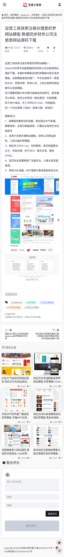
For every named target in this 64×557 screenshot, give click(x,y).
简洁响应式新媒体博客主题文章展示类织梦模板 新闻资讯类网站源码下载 (47, 451)
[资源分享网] (32, 4)
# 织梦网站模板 (14, 307)
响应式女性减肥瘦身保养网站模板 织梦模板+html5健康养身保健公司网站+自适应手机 (47, 380)
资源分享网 (26, 548)
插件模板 (14, 15)
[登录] (59, 5)
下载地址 (10, 294)
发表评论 (52, 513)
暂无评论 (13, 463)
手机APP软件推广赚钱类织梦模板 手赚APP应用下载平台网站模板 (15, 416)
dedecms (25, 15)
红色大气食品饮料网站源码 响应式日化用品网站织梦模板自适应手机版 (15, 380)
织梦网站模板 (39, 63)
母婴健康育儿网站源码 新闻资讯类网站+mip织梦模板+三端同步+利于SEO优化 (16, 451)
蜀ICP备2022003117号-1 (42, 548)
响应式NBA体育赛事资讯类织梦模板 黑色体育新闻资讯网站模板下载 (47, 416)
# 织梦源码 (31, 302)
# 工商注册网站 (47, 302)
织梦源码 (36, 15)
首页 (6, 15)
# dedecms (17, 302)
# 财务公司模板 (32, 307)
